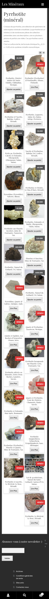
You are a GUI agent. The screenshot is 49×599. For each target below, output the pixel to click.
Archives (19, 571)
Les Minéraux (13, 3)
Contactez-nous (22, 587)
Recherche (24, 595)
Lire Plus (34, 87)
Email (46, 543)
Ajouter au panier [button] (14, 89)
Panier (38, 593)
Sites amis (20, 583)
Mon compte (8, 595)
